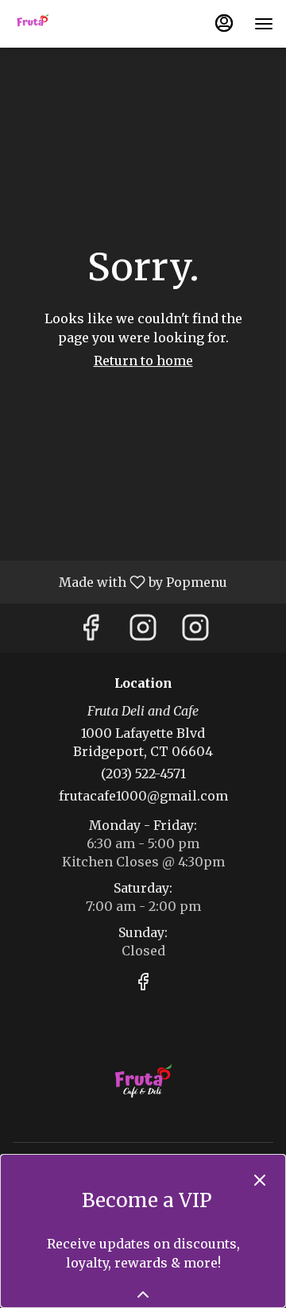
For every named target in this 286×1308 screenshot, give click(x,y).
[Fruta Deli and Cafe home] (84, 24)
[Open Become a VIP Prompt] (143, 1294)
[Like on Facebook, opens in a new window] (90, 632)
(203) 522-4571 (143, 773)
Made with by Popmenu (119, 581)
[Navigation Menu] (263, 23)
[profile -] (224, 23)
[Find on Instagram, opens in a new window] (143, 632)
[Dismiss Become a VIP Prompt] (260, 1180)
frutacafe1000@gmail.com (143, 796)
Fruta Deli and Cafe (143, 1082)
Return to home (143, 360)
